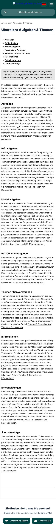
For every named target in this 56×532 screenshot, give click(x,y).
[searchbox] (28, 12)
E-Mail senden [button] (44, 521)
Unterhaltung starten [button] (19, 521)
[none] (28, 4)
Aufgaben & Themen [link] (22, 23)
